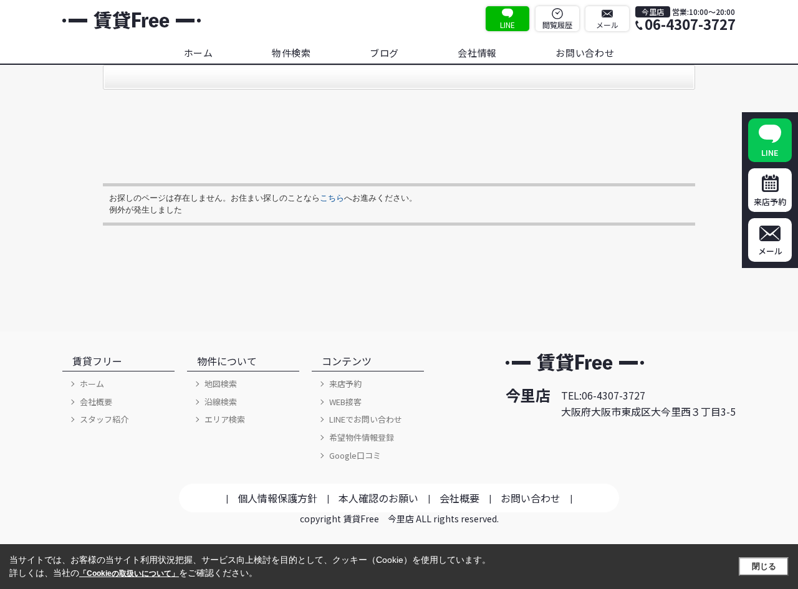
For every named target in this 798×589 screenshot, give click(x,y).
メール (607, 24)
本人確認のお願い (378, 498)
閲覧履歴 (557, 24)
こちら (332, 198)
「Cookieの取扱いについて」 (129, 573)
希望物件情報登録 (361, 437)
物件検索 (291, 52)
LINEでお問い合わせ (365, 419)
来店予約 (345, 384)
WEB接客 (345, 402)
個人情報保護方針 (277, 498)
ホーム (198, 52)
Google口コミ (355, 455)
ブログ (384, 52)
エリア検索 (224, 419)
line (507, 24)
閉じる (764, 566)
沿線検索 (220, 402)
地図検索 (220, 384)
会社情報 (477, 52)
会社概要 (96, 402)
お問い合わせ (585, 52)
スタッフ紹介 (104, 419)
